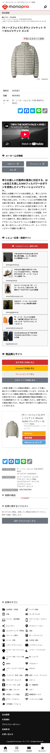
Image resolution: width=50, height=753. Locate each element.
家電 (7, 614)
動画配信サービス (35, 694)
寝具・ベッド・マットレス (38, 675)
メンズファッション (24, 484)
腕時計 (8, 663)
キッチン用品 (33, 609)
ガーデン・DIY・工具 (13, 685)
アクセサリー (33, 663)
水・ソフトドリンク (36, 635)
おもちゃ (32, 668)
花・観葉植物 (33, 685)
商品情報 (13, 17)
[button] (13, 164)
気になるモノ (43, 751)
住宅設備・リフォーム (13, 704)
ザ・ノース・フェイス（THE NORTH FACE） (18, 19)
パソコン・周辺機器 (12, 619)
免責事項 (5, 729)
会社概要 (5, 714)
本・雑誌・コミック (12, 689)
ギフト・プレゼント (12, 699)
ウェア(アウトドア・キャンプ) (28, 481)
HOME (5, 751)
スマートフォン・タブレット (38, 620)
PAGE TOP (46, 727)
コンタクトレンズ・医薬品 (15, 630)
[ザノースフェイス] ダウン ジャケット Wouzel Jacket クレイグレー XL (33, 418)
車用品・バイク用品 (12, 694)
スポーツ (32, 680)
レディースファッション (14, 645)
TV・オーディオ (34, 614)
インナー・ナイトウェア (37, 650)
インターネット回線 (36, 699)
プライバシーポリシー (11, 724)
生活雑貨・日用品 (12, 609)
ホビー (31, 689)
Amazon (44, 79)
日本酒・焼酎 (33, 640)
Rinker (32, 424)
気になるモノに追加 (35, 38)
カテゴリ (16, 751)
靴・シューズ (33, 657)
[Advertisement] (25, 553)
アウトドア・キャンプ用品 (26, 479)
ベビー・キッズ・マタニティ (15, 669)
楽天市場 (28, 437)
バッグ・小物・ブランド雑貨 (15, 658)
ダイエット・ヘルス (36, 626)
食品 (30, 630)
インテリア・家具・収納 (14, 675)
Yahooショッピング (33, 442)
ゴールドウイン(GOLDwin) (26, 473)
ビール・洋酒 (10, 640)
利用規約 (5, 719)
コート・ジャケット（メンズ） (28, 477)
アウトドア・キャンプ (25, 486)
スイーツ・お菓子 (12, 635)
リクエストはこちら (26, 520)
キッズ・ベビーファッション (15, 651)
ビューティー (10, 626)
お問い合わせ (7, 734)
